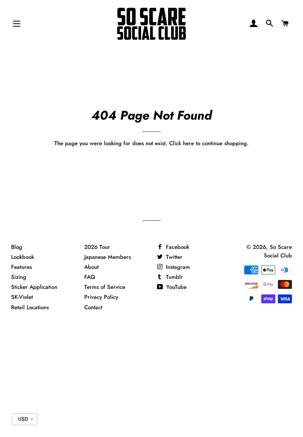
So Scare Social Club (278, 251)
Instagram (177, 267)
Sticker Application (34, 287)
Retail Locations (30, 307)
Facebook (176, 247)
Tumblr (173, 277)
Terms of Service (104, 287)
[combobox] (24, 419)
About (91, 267)
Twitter (173, 257)
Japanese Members (107, 257)
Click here (181, 143)
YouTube (175, 287)
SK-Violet (22, 297)
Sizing (18, 277)
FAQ (89, 277)
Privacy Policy (101, 297)
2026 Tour (97, 247)
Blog (16, 247)
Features (21, 267)
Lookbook (22, 257)
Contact (93, 307)
